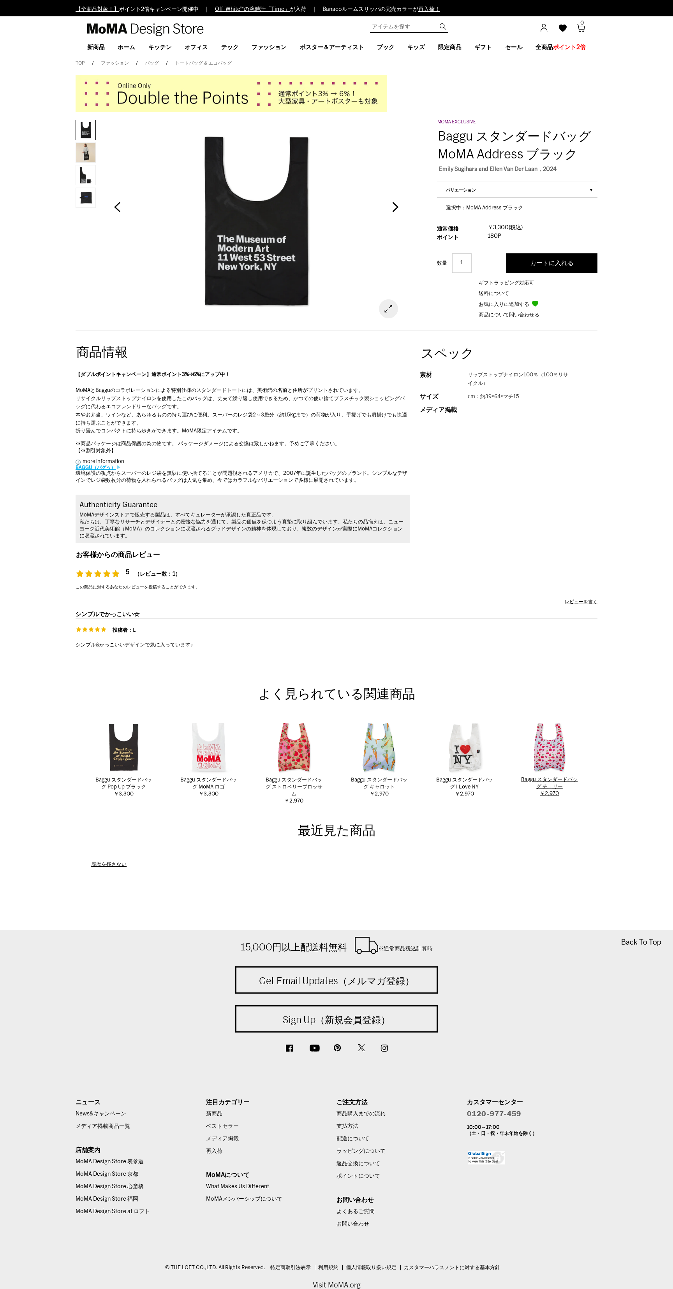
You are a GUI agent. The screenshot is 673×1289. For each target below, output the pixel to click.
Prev (117, 211)
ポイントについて (358, 1176)
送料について (494, 293)
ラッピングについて (361, 1151)
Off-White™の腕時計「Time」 (252, 9)
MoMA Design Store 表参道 (110, 1161)
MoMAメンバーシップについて (244, 1199)
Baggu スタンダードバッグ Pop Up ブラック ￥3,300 (123, 787)
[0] (578, 30)
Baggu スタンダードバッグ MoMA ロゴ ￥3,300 (208, 787)
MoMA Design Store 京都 (107, 1174)
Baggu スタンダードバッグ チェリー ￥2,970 (549, 786)
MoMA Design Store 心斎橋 (110, 1186)
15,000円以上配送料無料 (337, 946)
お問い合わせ (352, 1224)
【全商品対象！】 (97, 9)
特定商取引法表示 (290, 1267)
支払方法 (347, 1126)
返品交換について (358, 1163)
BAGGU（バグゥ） (96, 467)
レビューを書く (581, 601)
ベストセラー (222, 1126)
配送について (352, 1138)
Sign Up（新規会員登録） (336, 1019)
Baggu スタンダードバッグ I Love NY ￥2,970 (464, 787)
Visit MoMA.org (337, 1285)
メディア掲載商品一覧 (103, 1126)
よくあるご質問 (355, 1211)
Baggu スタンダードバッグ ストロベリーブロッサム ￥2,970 (294, 791)
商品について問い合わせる (509, 315)
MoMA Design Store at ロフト (113, 1211)
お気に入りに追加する (504, 304)
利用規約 (328, 1267)
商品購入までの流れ (361, 1114)
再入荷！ (429, 9)
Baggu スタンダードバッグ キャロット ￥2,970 (379, 787)
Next (395, 211)
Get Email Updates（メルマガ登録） (336, 980)
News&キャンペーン (101, 1114)
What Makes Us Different (237, 1186)
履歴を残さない (109, 864)
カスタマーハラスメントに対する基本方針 (452, 1267)
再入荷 (214, 1151)
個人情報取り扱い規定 (371, 1267)
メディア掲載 (222, 1138)
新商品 (214, 1114)
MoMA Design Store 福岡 (107, 1199)
